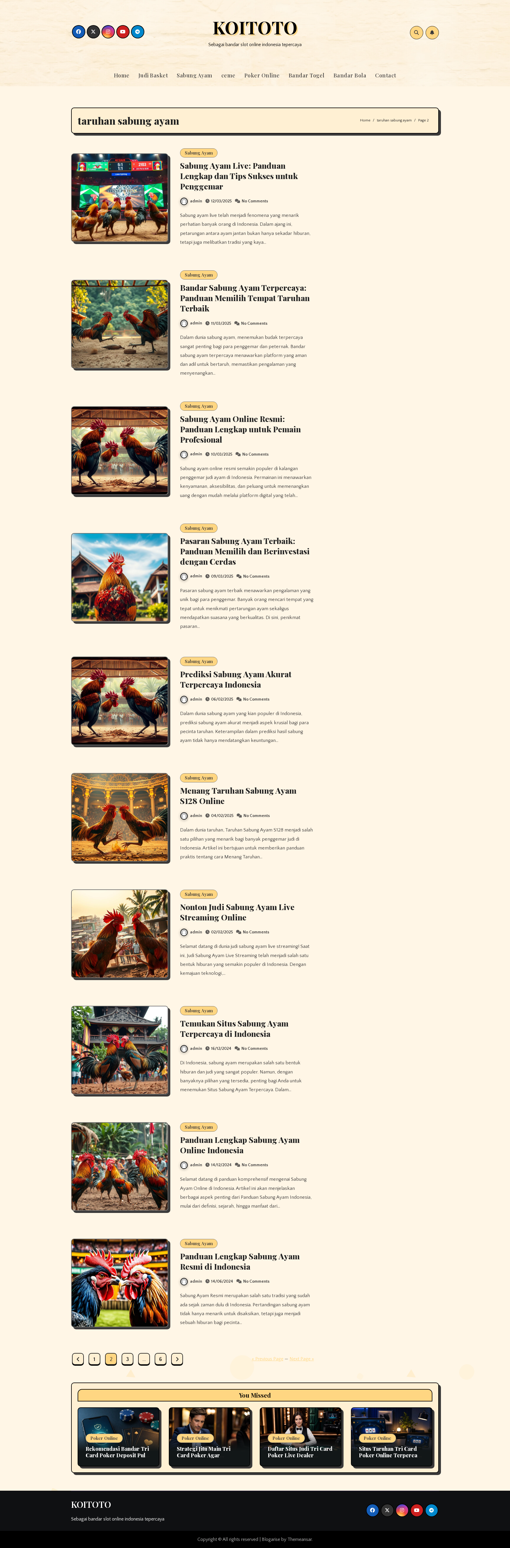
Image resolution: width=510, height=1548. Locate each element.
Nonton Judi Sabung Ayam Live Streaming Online (237, 911)
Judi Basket (153, 75)
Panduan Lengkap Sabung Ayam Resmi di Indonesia (240, 1261)
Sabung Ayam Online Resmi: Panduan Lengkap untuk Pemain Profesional (240, 429)
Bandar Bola (350, 75)
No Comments (255, 201)
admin (196, 201)
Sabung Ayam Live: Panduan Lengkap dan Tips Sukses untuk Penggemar (239, 175)
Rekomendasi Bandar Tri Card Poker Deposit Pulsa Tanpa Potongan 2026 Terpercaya (118, 1458)
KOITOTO (255, 27)
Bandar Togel (307, 75)
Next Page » (302, 1359)
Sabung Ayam (194, 75)
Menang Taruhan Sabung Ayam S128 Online (238, 795)
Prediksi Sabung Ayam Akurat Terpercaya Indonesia (236, 679)
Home (122, 75)
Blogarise (271, 1539)
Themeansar (299, 1539)
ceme (228, 75)
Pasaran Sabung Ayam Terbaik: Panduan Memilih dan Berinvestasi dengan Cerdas (245, 551)
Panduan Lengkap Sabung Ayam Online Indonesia (240, 1144)
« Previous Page (267, 1359)
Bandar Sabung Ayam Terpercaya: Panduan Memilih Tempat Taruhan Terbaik (245, 298)
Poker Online (262, 75)
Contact (385, 75)
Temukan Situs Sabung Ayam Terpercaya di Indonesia (234, 1028)
